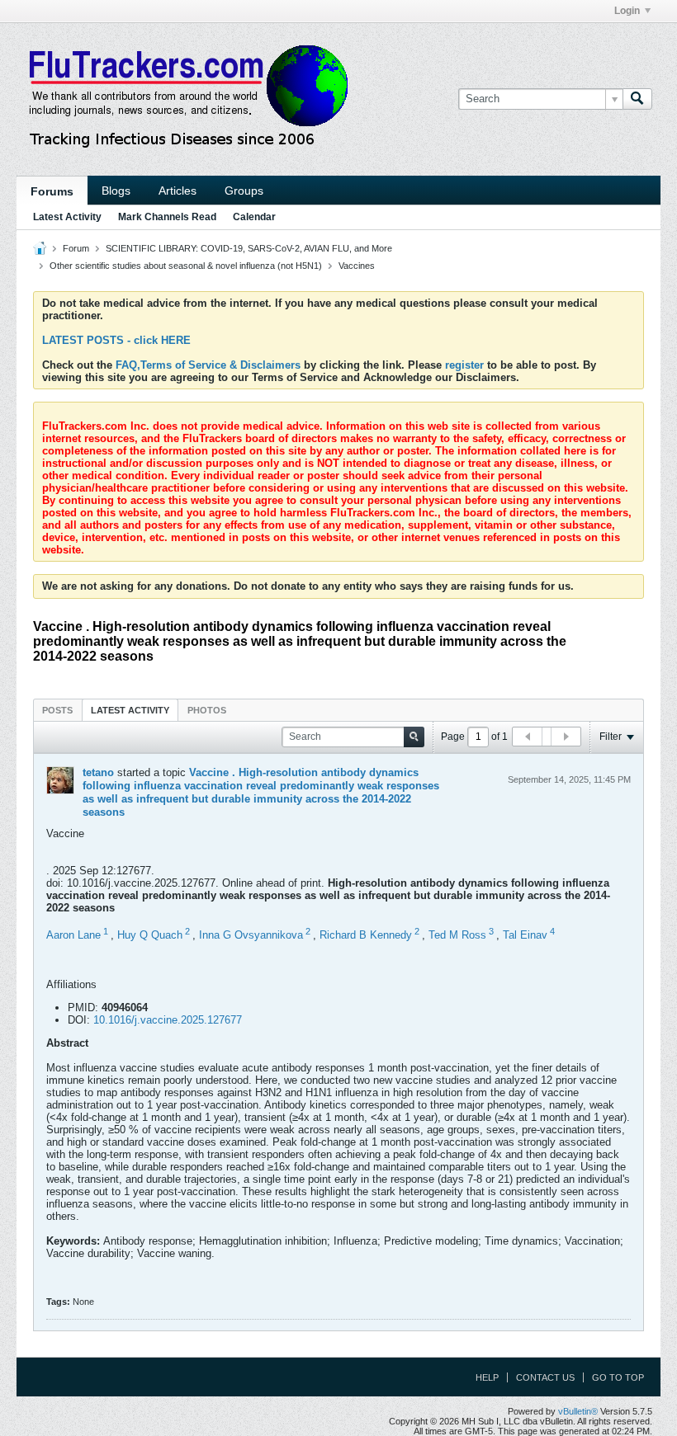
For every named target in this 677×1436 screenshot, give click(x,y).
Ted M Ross (457, 935)
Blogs (116, 190)
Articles (177, 190)
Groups (244, 190)
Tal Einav (525, 935)
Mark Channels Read (167, 217)
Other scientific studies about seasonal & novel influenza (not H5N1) (186, 266)
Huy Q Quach (149, 935)
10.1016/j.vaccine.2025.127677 (167, 1020)
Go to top (618, 1377)
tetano (98, 772)
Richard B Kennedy (366, 935)
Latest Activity (67, 217)
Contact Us (545, 1377)
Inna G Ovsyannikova (251, 935)
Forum (76, 248)
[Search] (637, 99)
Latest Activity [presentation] (130, 710)
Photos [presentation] (206, 710)
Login (627, 10)
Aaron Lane (73, 935)
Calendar (254, 217)
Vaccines (356, 266)
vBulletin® (578, 1411)
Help (487, 1377)
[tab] (57, 710)
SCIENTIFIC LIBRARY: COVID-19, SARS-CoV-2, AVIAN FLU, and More (249, 248)
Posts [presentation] (57, 710)
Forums (52, 191)
